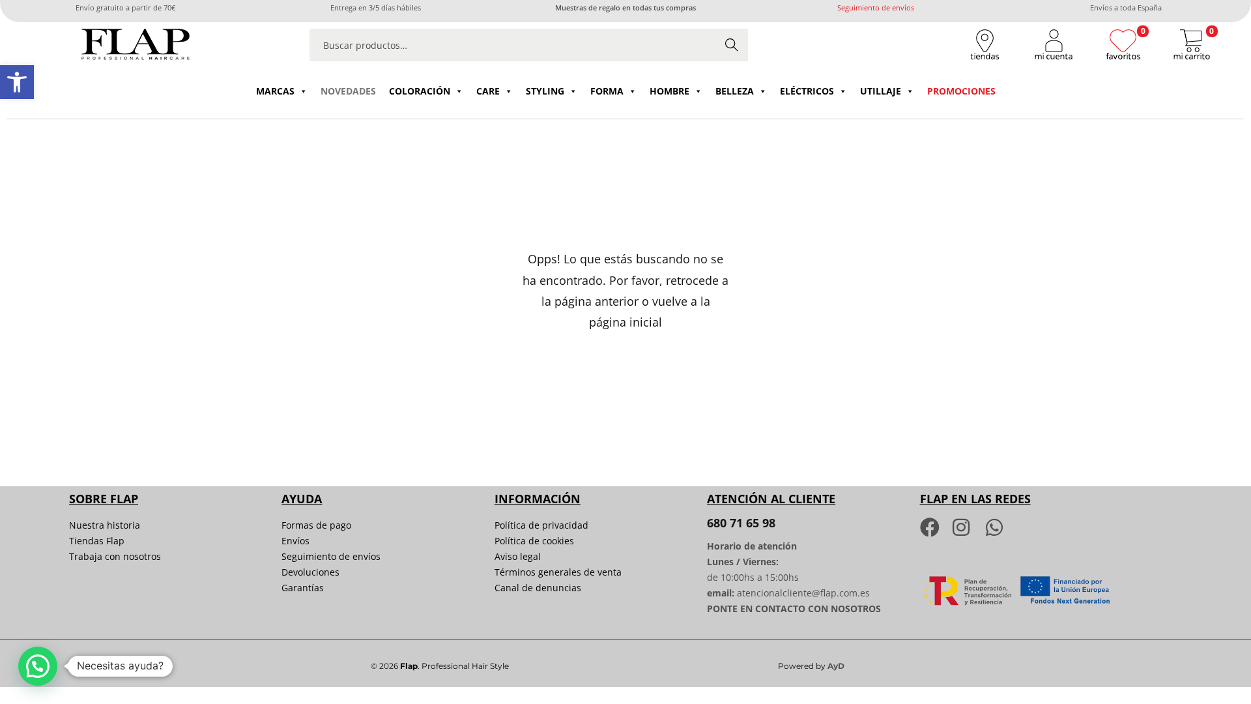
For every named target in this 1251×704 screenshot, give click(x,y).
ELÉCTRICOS (807, 91)
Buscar (732, 44)
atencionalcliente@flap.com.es (803, 593)
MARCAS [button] (275, 91)
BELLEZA (734, 91)
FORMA (607, 91)
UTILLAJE (880, 91)
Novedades (348, 91)
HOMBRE (669, 91)
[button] (17, 82)
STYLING (545, 91)
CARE (488, 91)
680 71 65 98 (741, 523)
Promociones (961, 91)
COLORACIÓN (419, 91)
